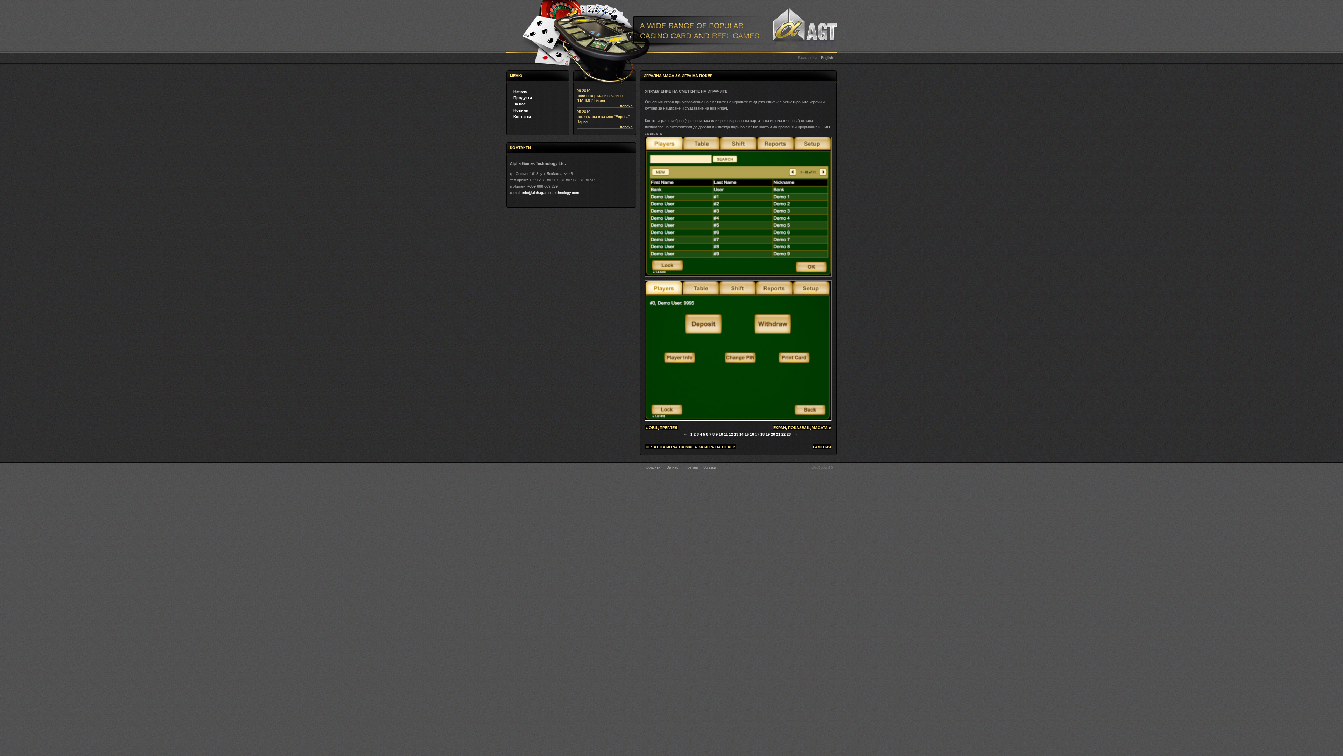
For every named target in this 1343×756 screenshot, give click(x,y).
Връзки (709, 467)
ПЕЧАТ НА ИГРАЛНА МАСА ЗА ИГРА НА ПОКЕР (690, 447)
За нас (519, 104)
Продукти (522, 98)
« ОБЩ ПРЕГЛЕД (661, 428)
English (827, 58)
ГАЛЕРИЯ (822, 447)
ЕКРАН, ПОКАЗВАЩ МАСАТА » (802, 428)
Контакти (522, 116)
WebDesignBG (822, 467)
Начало (520, 91)
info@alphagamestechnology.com (550, 192)
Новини (520, 110)
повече (626, 106)
